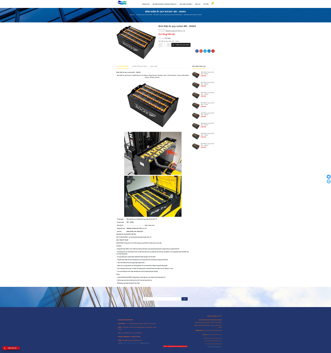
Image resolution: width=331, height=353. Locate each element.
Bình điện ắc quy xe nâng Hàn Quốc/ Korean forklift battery (168, 14)
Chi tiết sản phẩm (122, 66)
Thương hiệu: (162, 31)
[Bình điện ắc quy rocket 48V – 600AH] (196, 126)
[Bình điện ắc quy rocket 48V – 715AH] (196, 105)
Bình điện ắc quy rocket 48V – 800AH (207, 83)
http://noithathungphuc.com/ (215, 346)
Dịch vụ (197, 4)
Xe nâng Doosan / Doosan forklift (164, 4)
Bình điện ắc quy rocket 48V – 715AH (207, 103)
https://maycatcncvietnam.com (131, 343)
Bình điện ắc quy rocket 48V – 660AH (207, 113)
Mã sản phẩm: (162, 29)
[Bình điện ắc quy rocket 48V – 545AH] (196, 136)
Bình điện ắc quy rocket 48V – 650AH (193, 14)
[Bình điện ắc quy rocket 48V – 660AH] (196, 116)
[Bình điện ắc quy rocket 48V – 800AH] (196, 85)
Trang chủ (145, 4)
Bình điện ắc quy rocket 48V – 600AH (207, 124)
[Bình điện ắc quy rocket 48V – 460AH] (196, 146)
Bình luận (154, 66)
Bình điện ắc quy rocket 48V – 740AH (207, 93)
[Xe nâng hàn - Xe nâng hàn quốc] (120, 2)
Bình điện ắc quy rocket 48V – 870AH (207, 73)
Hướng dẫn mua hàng (139, 66)
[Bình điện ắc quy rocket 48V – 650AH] (136, 42)
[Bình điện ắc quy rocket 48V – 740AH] (196, 95)
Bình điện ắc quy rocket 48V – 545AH (207, 134)
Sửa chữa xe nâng (186, 4)
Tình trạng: (161, 38)
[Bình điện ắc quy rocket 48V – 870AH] (196, 75)
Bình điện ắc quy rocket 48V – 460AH (207, 144)
